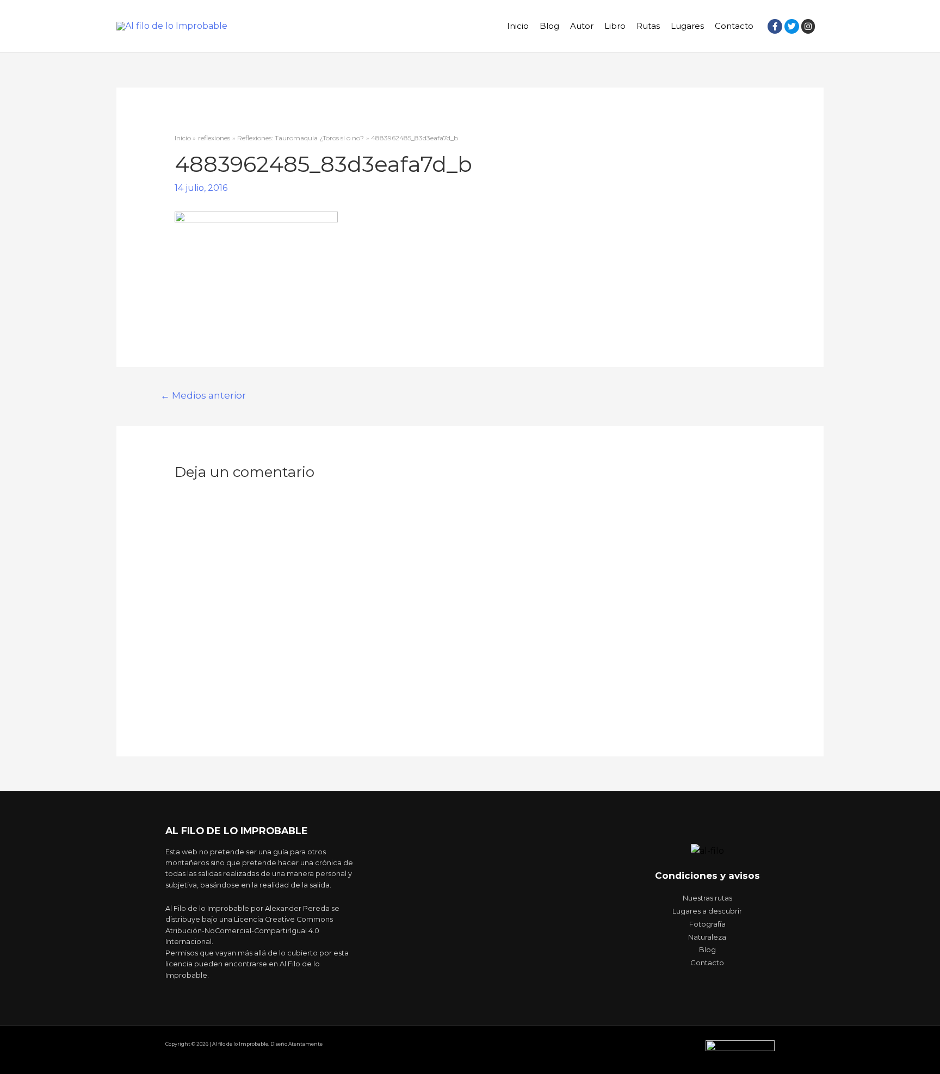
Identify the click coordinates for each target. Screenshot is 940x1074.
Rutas (648, 26)
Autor (581, 26)
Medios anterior (203, 395)
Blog (549, 26)
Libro (615, 26)
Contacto (734, 26)
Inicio (518, 26)
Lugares (687, 26)
